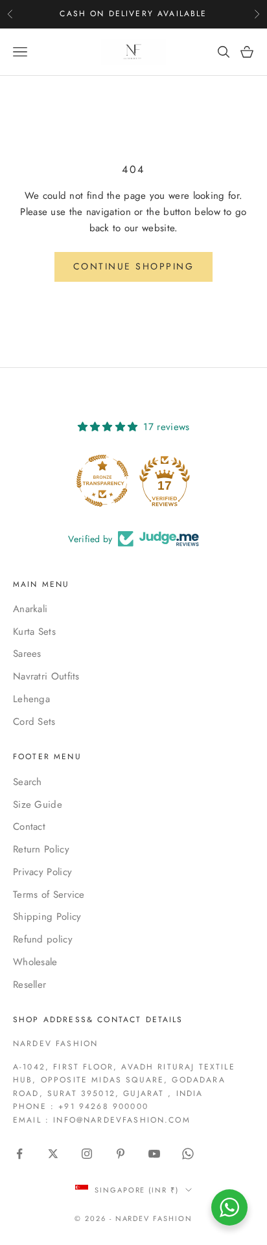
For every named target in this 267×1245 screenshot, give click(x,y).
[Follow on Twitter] (53, 1153)
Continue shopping (133, 266)
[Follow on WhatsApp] (187, 1153)
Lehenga (31, 699)
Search (27, 782)
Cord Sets (34, 721)
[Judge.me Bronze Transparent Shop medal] (102, 481)
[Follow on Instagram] (86, 1153)
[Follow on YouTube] (154, 1153)
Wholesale (35, 962)
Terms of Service (49, 894)
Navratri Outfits (46, 676)
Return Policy (41, 849)
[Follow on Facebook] (19, 1153)
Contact (29, 826)
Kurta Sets (34, 631)
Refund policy (43, 939)
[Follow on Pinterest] (120, 1153)
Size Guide (37, 804)
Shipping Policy (47, 916)
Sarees (27, 653)
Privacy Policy (42, 872)
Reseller (29, 984)
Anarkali (30, 609)
